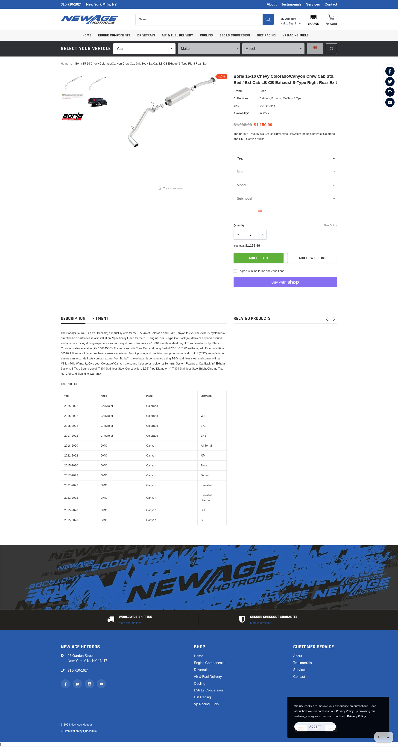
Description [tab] (73, 318)
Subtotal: (239, 245)
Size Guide (330, 225)
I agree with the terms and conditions (261, 271)
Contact (331, 4)
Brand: (238, 91)
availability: (241, 113)
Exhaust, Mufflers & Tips (286, 98)
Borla (263, 91)
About (272, 4)
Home (86, 35)
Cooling (206, 35)
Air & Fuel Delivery (177, 35)
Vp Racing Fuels (296, 35)
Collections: (241, 98)
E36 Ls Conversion (235, 35)
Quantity (239, 225)
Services (313, 4)
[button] (313, 19)
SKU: (237, 105)
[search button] (268, 19)
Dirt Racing (266, 35)
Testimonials (291, 4)
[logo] (89, 19)
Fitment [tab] (100, 318)
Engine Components (114, 35)
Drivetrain (146, 35)
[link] (390, 71)
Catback (265, 98)
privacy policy (356, 716)
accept (315, 726)
